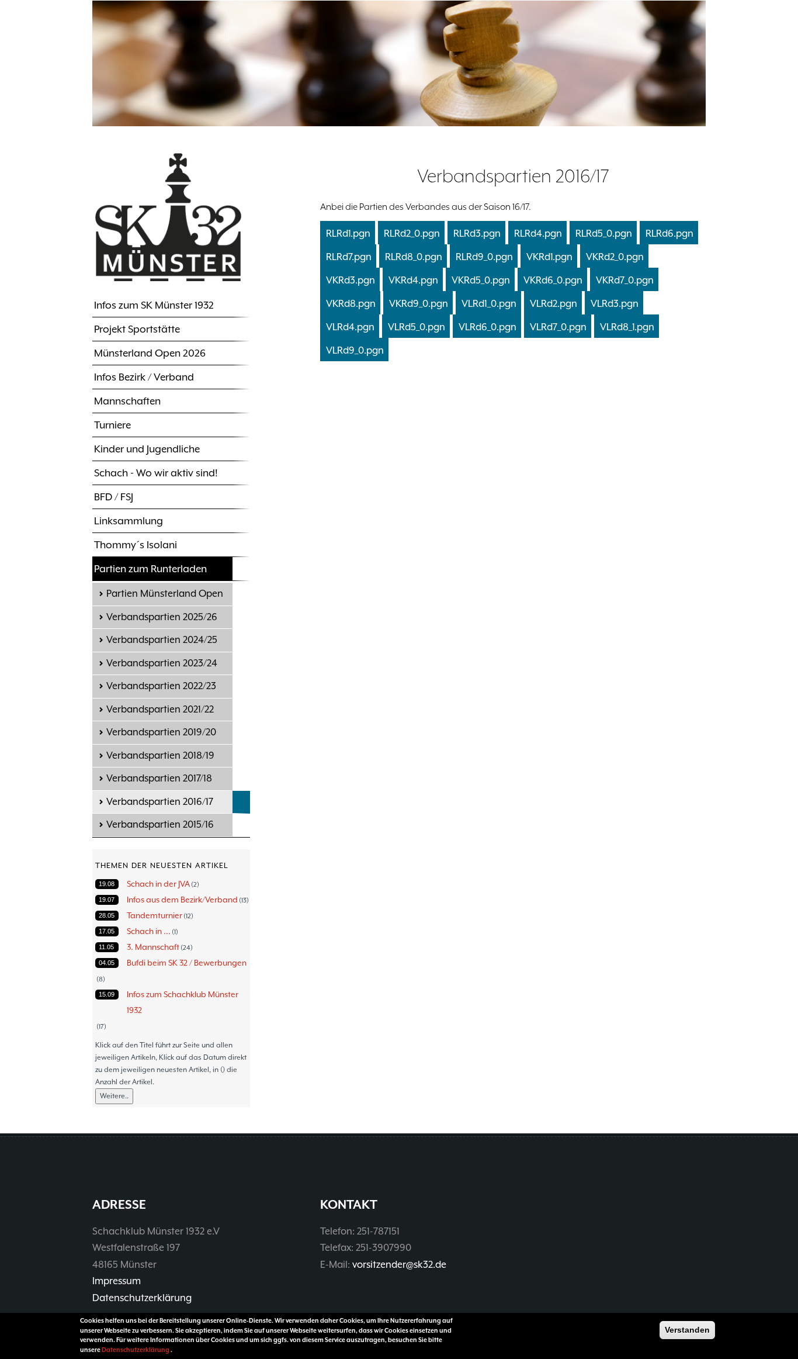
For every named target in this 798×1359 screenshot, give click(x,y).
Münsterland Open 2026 (150, 353)
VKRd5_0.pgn (481, 280)
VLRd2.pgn (553, 303)
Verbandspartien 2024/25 (161, 639)
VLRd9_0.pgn (355, 350)
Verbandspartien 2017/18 (159, 778)
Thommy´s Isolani (135, 545)
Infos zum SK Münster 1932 (154, 305)
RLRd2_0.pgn (412, 233)
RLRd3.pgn (477, 233)
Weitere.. (114, 1096)
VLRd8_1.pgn (627, 327)
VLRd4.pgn (350, 327)
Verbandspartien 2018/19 (160, 755)
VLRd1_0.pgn (489, 303)
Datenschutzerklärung (142, 1297)
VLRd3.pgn (615, 303)
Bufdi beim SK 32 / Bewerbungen (187, 962)
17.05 (107, 931)
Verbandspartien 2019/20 (161, 732)
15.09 (107, 994)
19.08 (107, 883)
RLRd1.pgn (348, 233)
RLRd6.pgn (669, 233)
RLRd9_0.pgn (484, 256)
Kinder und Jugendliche (147, 449)
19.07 (107, 899)
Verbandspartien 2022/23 (161, 685)
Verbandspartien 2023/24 (161, 663)
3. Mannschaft (153, 947)
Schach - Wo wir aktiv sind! (156, 473)
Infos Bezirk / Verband (144, 377)
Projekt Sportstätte (137, 329)
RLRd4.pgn (538, 233)
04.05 (107, 962)
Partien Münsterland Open (164, 593)
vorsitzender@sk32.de (399, 1264)
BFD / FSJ (113, 497)
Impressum (116, 1281)
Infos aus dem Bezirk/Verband (182, 899)
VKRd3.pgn (350, 280)
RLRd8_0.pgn (413, 256)
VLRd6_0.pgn (487, 327)
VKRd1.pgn (549, 256)
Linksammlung (128, 521)
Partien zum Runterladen (150, 569)
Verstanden (687, 1329)
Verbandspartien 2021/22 (160, 709)
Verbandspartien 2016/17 (159, 801)
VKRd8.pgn (351, 303)
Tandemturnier (154, 915)
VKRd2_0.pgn (615, 256)
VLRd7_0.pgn (558, 327)
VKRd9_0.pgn (418, 303)
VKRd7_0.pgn (625, 280)
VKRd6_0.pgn (552, 280)
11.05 (106, 946)
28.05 (107, 915)
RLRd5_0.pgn (603, 233)
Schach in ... (149, 931)
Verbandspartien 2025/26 (161, 617)
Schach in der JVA (158, 883)
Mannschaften (127, 401)
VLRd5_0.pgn (416, 327)
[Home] (168, 217)
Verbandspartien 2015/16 (160, 824)
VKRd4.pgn (413, 280)
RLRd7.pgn (349, 256)
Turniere (112, 425)
